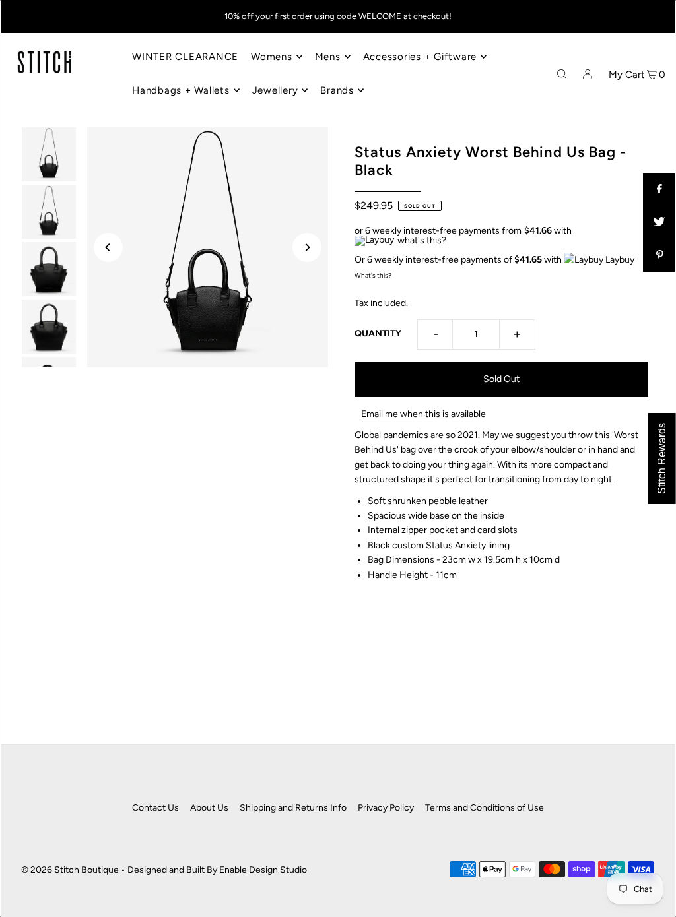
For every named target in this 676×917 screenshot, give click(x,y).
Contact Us (155, 807)
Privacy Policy (386, 807)
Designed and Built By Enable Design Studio (217, 869)
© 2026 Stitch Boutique (70, 869)
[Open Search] (561, 73)
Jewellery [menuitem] (275, 90)
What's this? (373, 275)
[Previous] (108, 247)
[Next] (306, 247)
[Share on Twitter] (659, 222)
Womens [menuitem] (271, 57)
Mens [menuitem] (328, 57)
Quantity (378, 333)
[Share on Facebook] (659, 189)
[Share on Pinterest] (659, 255)
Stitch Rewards (661, 458)
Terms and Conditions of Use (484, 807)
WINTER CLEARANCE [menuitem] (185, 57)
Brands (337, 90)
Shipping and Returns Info (293, 807)
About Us (209, 807)
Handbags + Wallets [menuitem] (181, 90)
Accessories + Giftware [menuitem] (420, 57)
